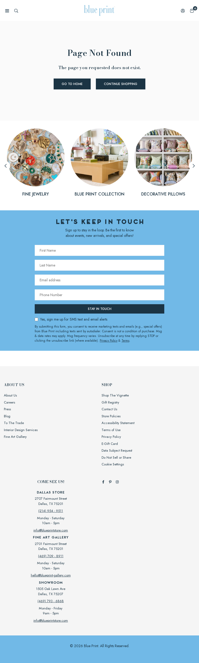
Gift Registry (110, 402)
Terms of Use (111, 429)
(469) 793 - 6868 (51, 601)
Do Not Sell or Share (116, 457)
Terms (125, 340)
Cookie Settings (113, 464)
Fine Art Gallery (15, 436)
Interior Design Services (21, 429)
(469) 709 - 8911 (50, 556)
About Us (10, 395)
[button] (191, 10)
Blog (7, 416)
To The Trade (14, 422)
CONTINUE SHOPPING (120, 84)
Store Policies (111, 416)
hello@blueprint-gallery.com (51, 575)
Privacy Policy (108, 340)
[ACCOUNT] (182, 10)
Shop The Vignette (115, 395)
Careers (9, 402)
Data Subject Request (117, 450)
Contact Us (109, 409)
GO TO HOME (72, 84)
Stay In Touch (99, 309)
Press (7, 409)
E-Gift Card (110, 443)
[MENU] (7, 10)
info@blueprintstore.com (50, 530)
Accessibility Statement (118, 422)
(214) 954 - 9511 (50, 510)
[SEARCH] (16, 10)
